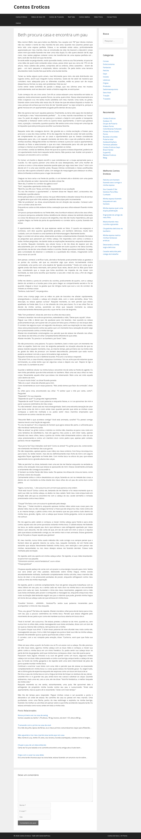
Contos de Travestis (56, 17)
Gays (105, 73)
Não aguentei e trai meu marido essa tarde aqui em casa (41, 735)
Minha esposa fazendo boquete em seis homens (112, 201)
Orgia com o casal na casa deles (31, 755)
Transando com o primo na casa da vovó (34, 725)
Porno (105, 134)
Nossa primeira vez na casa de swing (33, 715)
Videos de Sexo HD (38, 17)
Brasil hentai (108, 150)
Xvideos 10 (107, 121)
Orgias (105, 83)
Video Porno (98, 17)
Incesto (106, 77)
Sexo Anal (107, 92)
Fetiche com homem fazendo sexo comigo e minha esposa (112, 182)
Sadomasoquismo (110, 89)
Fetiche (106, 70)
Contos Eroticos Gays (111, 147)
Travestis (106, 99)
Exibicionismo (109, 64)
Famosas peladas (110, 144)
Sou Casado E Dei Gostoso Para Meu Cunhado (110, 192)
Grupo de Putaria (110, 123)
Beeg (105, 158)
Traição (106, 95)
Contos (18, 23)
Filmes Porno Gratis (111, 131)
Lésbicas (106, 80)
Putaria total (108, 139)
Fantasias (107, 67)
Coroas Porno (112, 17)
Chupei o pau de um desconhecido (32, 745)
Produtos (107, 86)
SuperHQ (107, 152)
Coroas (106, 61)
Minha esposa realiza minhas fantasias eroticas (111, 238)
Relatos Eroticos (109, 155)
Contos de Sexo (113, 836)
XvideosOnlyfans (110, 142)
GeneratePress (44, 836)
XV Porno (124, 836)
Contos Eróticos (21, 17)
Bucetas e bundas (110, 137)
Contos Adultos (84, 17)
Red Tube (71, 17)
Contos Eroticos (32, 7)
